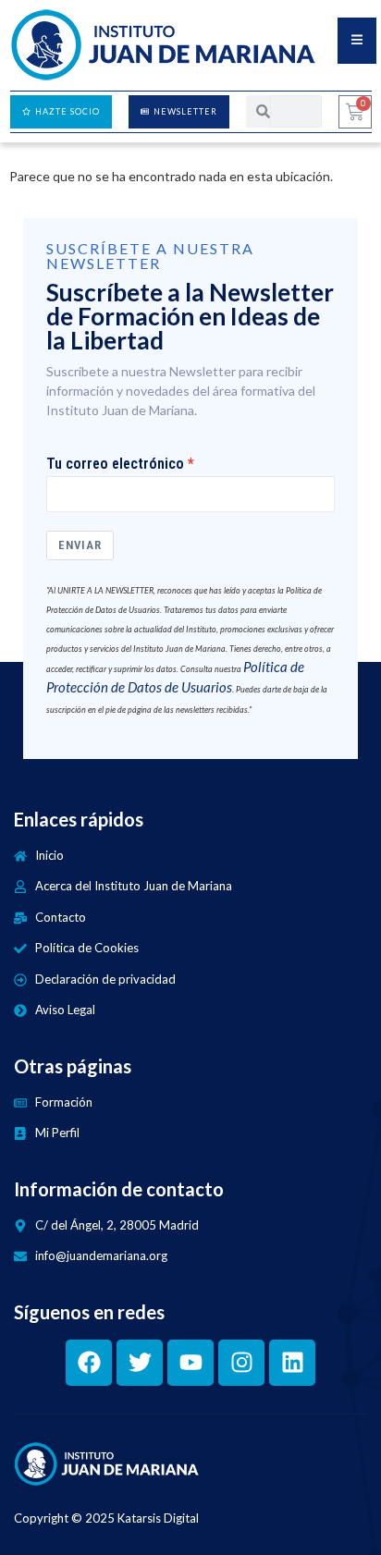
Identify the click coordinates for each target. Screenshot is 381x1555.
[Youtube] (190, 1363)
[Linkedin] (292, 1363)
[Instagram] (241, 1363)
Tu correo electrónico (115, 464)
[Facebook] (89, 1363)
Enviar (80, 545)
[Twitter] (140, 1363)
